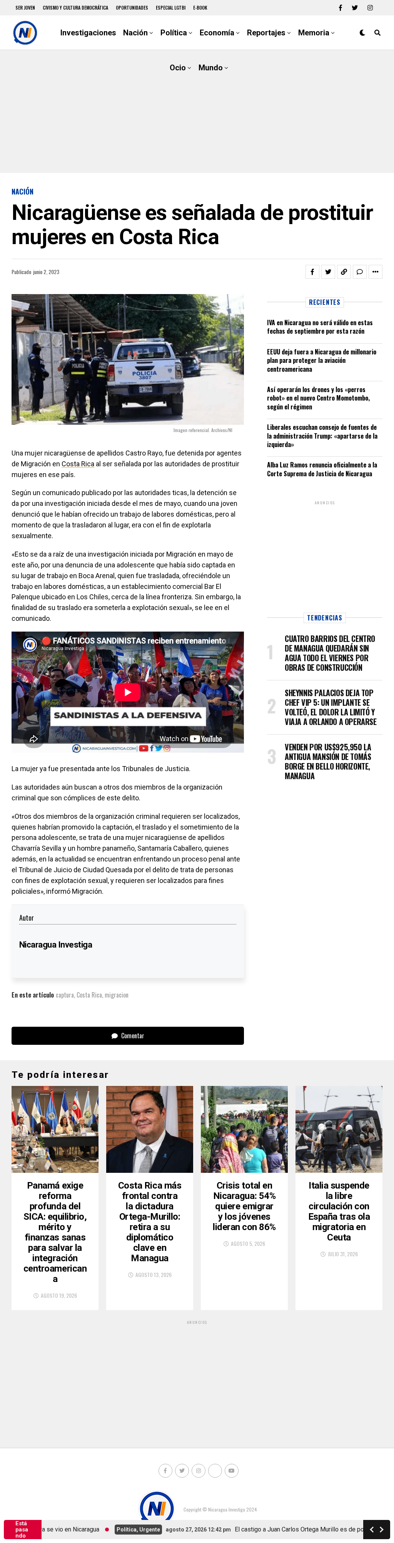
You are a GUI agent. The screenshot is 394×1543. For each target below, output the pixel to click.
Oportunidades (132, 7)
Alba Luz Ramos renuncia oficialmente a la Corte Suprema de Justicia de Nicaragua (322, 469)
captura (65, 995)
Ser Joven (25, 7)
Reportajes (266, 32)
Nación (135, 32)
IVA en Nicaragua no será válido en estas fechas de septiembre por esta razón (320, 327)
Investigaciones (88, 32)
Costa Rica (78, 464)
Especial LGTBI (170, 7)
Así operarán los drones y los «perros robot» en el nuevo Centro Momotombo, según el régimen (318, 398)
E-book (200, 7)
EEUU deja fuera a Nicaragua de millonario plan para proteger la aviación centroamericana (321, 360)
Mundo (211, 67)
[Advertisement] (197, 111)
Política (173, 32)
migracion (117, 995)
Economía (217, 32)
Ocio (178, 67)
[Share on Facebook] (312, 272)
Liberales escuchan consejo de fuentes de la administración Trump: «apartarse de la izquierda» (322, 435)
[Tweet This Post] (328, 272)
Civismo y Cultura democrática (75, 7)
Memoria (313, 32)
